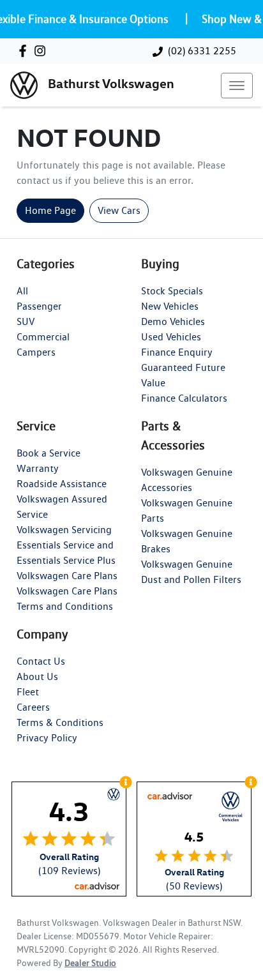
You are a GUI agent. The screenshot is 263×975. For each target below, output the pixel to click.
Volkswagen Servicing (64, 530)
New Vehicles (170, 306)
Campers (36, 352)
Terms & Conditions (60, 722)
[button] (237, 85)
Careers (33, 707)
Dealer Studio (90, 963)
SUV (25, 321)
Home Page (50, 210)
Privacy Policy (47, 738)
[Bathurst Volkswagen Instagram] (42, 51)
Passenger (39, 306)
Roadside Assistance (62, 484)
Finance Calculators (184, 398)
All (22, 291)
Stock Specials (172, 291)
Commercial (43, 337)
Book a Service (48, 453)
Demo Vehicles (173, 321)
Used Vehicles (171, 337)
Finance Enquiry (177, 352)
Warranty (38, 468)
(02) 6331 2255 (202, 51)
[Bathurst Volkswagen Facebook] (25, 51)
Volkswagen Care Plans (67, 576)
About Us (37, 676)
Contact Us (41, 661)
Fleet (28, 692)
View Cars (119, 210)
